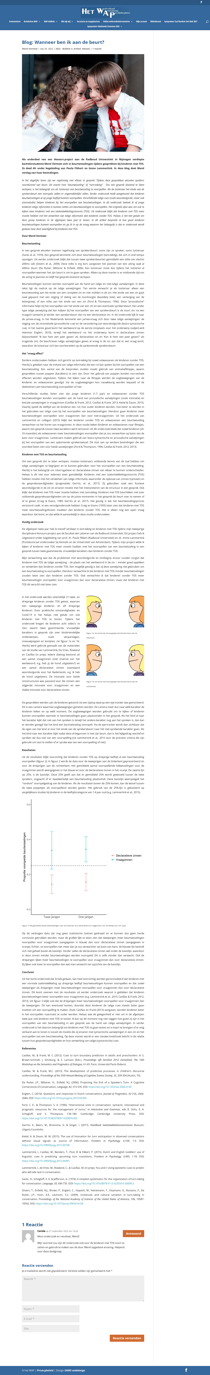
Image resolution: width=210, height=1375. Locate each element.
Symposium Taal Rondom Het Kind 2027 (180, 21)
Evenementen (14, 21)
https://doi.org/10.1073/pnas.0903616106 (59, 1203)
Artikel (77, 48)
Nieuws (86, 48)
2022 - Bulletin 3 (63, 48)
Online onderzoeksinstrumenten (116, 21)
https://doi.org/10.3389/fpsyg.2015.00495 (45, 1161)
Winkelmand (155, 21)
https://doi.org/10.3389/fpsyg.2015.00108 (45, 1145)
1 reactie (96, 48)
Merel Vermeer (30, 48)
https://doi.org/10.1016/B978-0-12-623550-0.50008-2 (104, 1183)
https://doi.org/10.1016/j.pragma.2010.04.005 (60, 1098)
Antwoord (133, 1233)
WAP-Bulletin (49, 21)
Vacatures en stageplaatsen (88, 21)
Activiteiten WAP (31, 21)
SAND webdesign (75, 1370)
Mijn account (141, 21)
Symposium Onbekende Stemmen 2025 (103, 26)
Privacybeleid (45, 1370)
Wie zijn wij (65, 21)
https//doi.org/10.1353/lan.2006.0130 (110, 1087)
